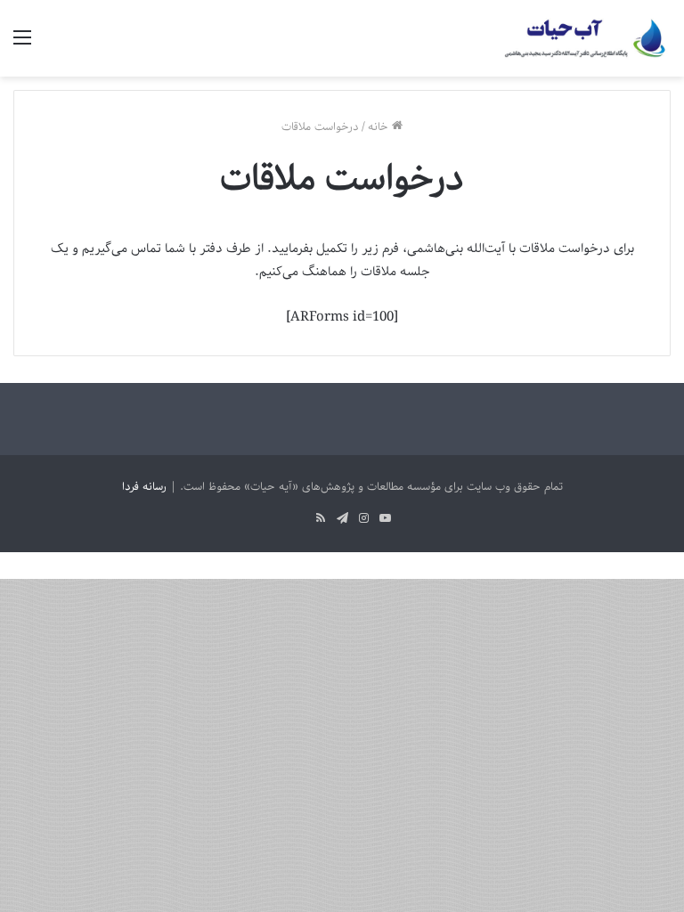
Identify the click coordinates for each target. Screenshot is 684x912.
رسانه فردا (144, 486)
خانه (380, 127)
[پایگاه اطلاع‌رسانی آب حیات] (586, 38)
